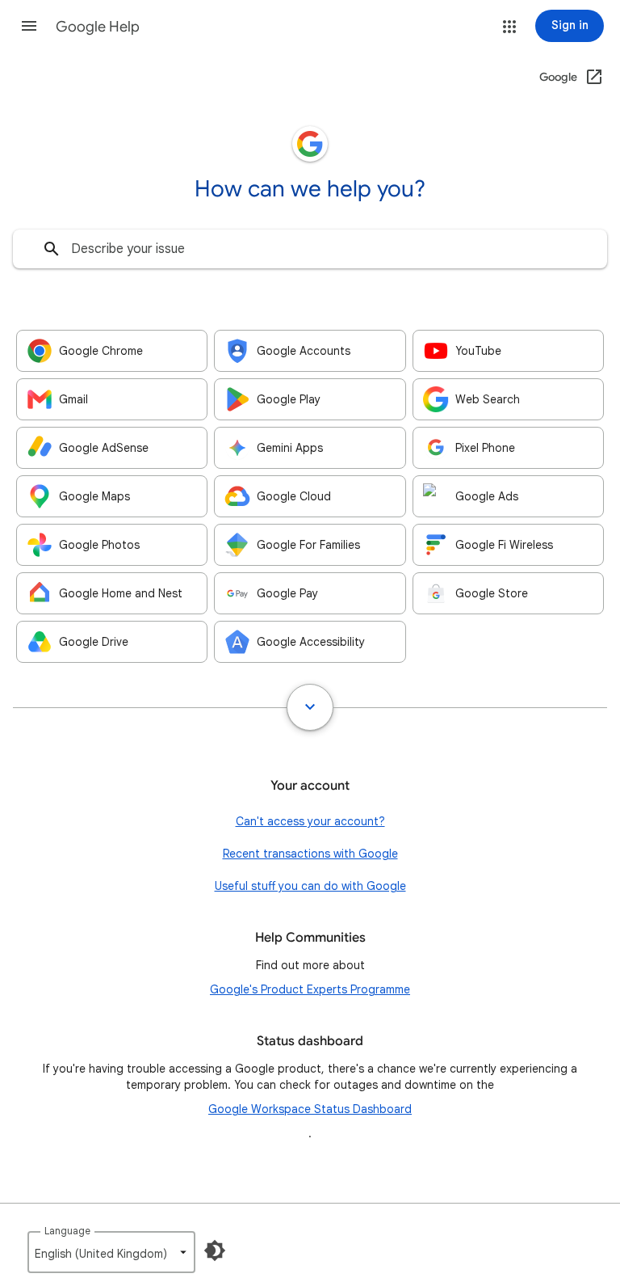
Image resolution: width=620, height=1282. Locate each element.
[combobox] (310, 249)
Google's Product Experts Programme (310, 989)
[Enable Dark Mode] (214, 1250)
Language (67, 1231)
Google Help (98, 27)
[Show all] (310, 707)
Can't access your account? (310, 821)
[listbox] (111, 1252)
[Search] (51, 249)
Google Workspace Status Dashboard (310, 1109)
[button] (29, 25)
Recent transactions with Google (310, 853)
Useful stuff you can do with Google (310, 886)
